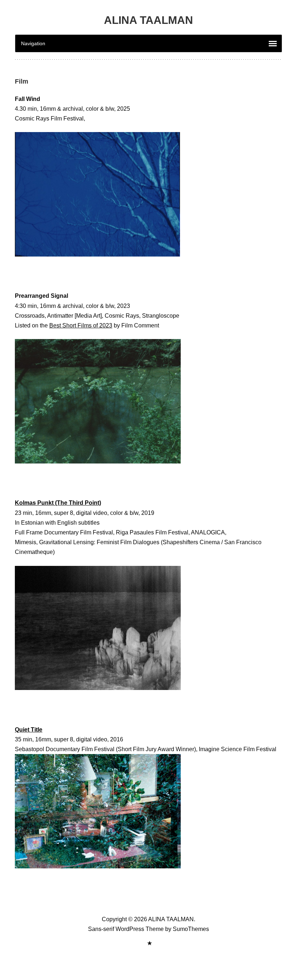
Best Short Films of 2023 (80, 325)
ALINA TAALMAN (148, 20)
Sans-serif (101, 929)
